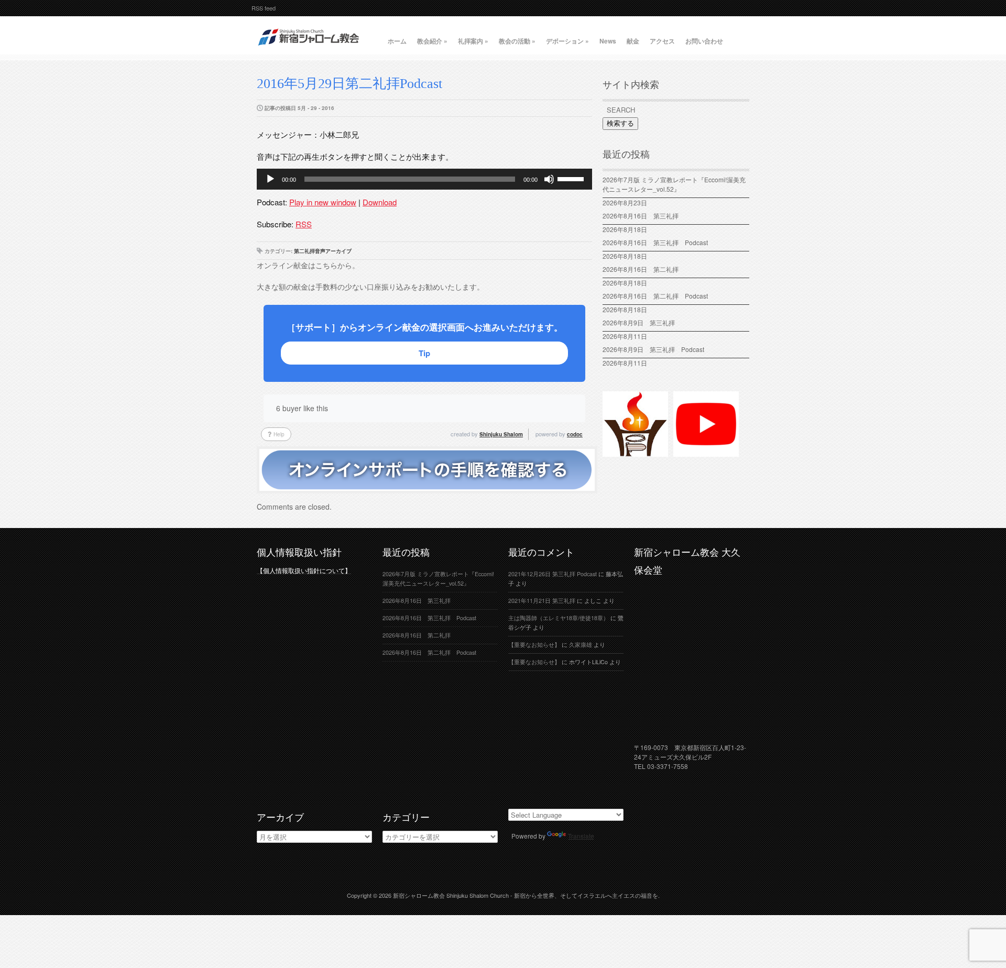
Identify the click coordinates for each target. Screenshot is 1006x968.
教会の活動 (517, 41)
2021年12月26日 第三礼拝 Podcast (552, 574)
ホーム (397, 41)
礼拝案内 (473, 41)
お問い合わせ (704, 41)
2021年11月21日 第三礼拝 (541, 600)
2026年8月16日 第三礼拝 (644, 215)
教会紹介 (432, 41)
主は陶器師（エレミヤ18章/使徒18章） (558, 618)
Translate (581, 835)
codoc (575, 434)
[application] (424, 179)
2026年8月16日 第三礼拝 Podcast (655, 242)
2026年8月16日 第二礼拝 (644, 269)
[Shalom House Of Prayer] (635, 452)
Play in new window (322, 201)
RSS (304, 223)
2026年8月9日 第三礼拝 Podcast (653, 349)
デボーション (567, 41)
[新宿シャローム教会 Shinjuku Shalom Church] (309, 50)
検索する (620, 123)
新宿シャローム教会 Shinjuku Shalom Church (451, 895)
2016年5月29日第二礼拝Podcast (349, 83)
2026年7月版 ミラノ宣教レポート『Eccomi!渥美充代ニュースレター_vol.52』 (674, 184)
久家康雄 (580, 644)
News (607, 41)
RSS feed (264, 8)
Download (380, 201)
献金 (633, 41)
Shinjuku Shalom (501, 434)
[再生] (270, 179)
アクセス (662, 41)
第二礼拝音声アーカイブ (323, 251)
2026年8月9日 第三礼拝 (639, 322)
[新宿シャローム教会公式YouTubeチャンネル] (706, 452)
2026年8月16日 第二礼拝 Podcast (655, 295)
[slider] (572, 178)
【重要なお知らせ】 (534, 644)
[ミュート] (549, 179)
